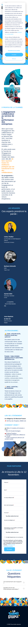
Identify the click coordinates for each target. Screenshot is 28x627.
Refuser (14, 58)
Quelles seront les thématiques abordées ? (11, 588)
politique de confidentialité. (9, 545)
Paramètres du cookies (14, 50)
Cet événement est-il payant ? (12, 582)
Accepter (14, 54)
